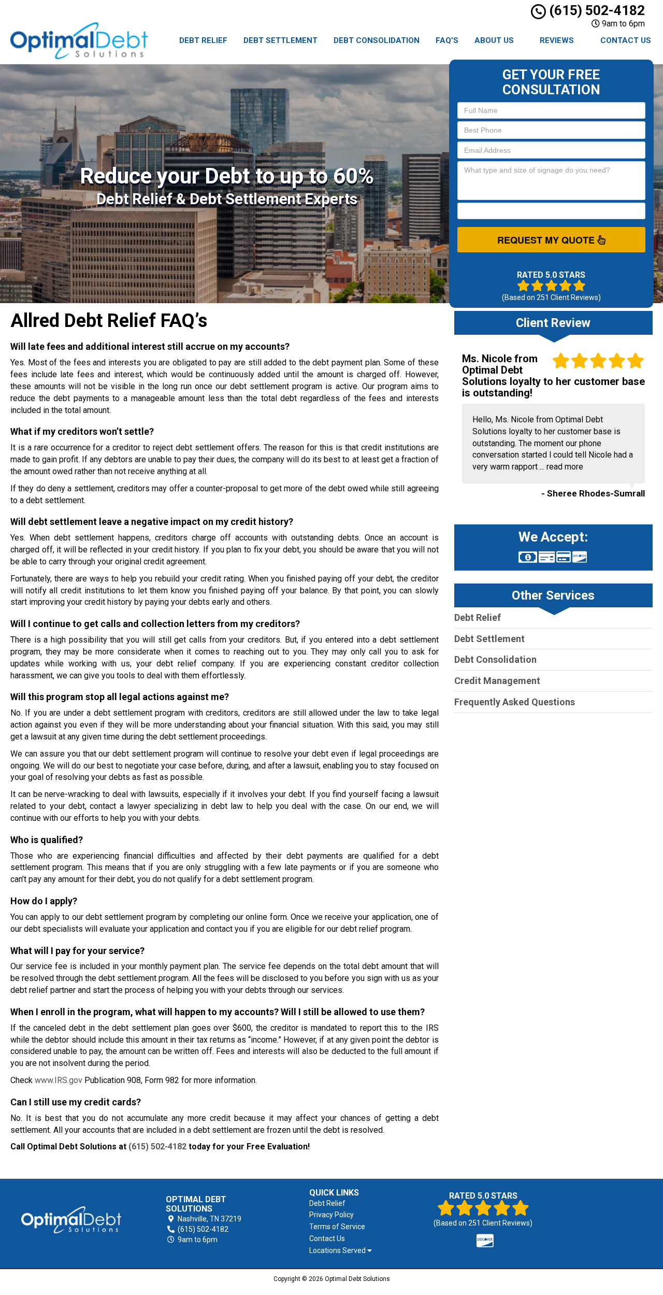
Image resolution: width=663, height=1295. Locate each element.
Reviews (557, 40)
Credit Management (497, 680)
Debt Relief (203, 40)
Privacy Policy (331, 1215)
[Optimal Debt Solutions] (71, 1219)
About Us (494, 40)
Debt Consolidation (377, 40)
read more (564, 467)
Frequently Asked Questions (514, 701)
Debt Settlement (280, 40)
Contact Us (625, 40)
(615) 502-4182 (595, 10)
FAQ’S (447, 40)
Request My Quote (547, 240)
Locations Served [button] (338, 1251)
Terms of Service (337, 1226)
